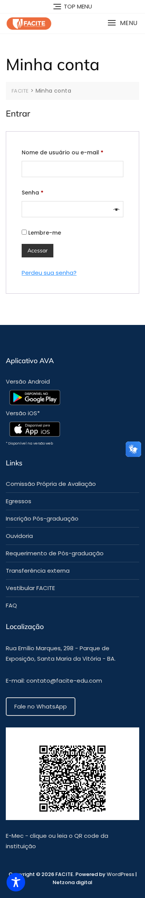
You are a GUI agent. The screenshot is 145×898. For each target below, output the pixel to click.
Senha (49, 192)
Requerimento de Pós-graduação (55, 553)
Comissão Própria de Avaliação (51, 484)
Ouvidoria (19, 536)
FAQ (11, 605)
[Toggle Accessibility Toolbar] (16, 882)
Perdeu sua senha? (49, 273)
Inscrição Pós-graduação (42, 518)
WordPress (121, 874)
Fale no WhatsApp (40, 706)
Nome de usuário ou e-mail (72, 152)
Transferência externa (38, 571)
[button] (122, 23)
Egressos (18, 501)
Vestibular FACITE (30, 588)
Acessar (37, 250)
